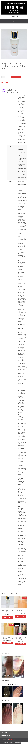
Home (2, 25)
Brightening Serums (9, 25)
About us (11, 742)
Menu (14, 21)
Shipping (6, 742)
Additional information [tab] (4, 90)
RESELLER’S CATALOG (18, 742)
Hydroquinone (4, 82)
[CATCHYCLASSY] (14, 14)
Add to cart (16, 77)
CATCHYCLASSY (12, 739)
